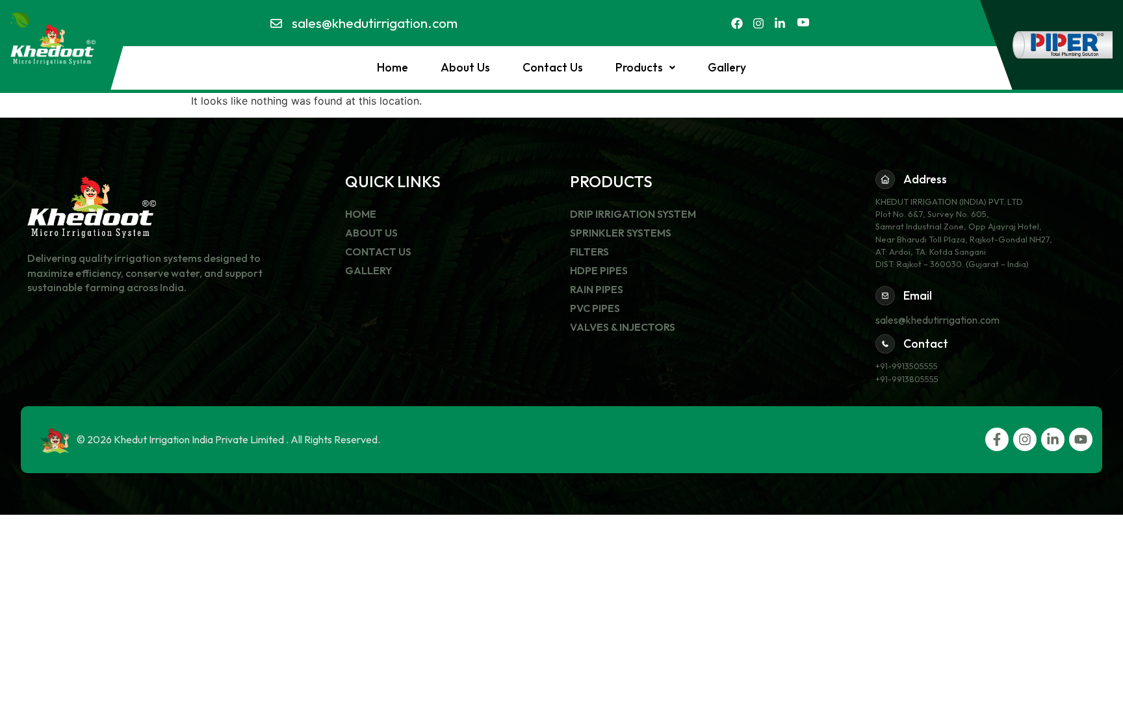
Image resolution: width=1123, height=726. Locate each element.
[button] (645, 68)
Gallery (727, 67)
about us (465, 67)
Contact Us (553, 67)
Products (639, 67)
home (392, 67)
